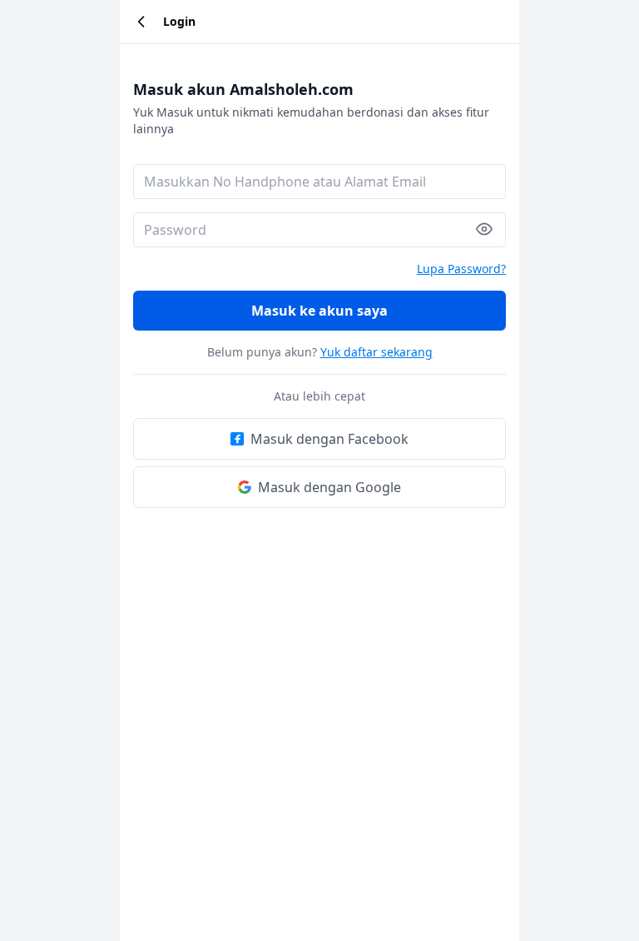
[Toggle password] (491, 229)
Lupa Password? (461, 268)
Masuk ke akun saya (319, 310)
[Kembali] (141, 21)
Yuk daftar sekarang (376, 352)
